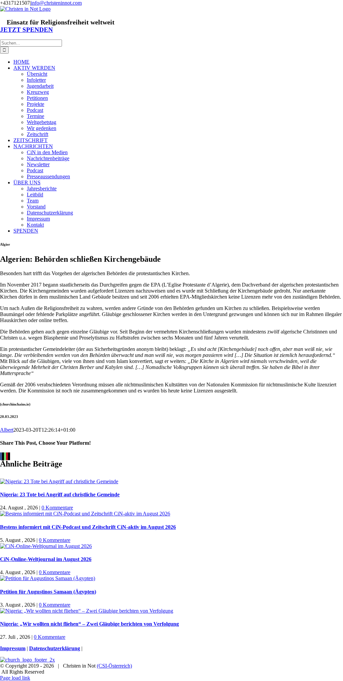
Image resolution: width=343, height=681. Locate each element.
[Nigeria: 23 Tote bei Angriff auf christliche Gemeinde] (59, 481)
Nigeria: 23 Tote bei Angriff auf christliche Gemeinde (60, 494)
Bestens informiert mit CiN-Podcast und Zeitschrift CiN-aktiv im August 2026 (88, 527)
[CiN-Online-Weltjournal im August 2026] (46, 546)
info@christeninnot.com (56, 3)
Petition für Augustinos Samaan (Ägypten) (48, 592)
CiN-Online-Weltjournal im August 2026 (45, 559)
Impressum (12, 648)
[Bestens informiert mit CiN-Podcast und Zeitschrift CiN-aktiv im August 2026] (85, 513)
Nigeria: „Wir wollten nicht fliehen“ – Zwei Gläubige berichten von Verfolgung (89, 624)
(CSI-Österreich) (114, 666)
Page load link (15, 678)
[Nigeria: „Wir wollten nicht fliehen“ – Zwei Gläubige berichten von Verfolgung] (86, 611)
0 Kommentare (57, 507)
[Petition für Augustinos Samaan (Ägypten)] (47, 578)
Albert (6, 430)
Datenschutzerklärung (54, 648)
